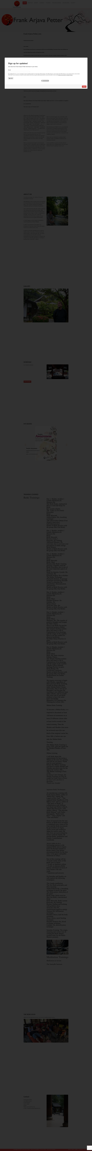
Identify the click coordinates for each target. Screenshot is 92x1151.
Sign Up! (11, 78)
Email (9, 70)
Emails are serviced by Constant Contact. (65, 74)
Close (84, 86)
